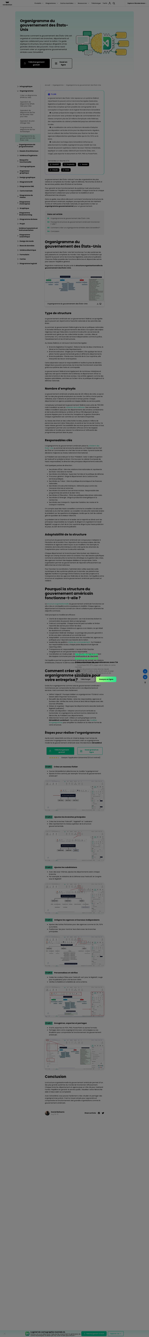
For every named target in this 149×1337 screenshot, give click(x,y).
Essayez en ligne (106, 680)
